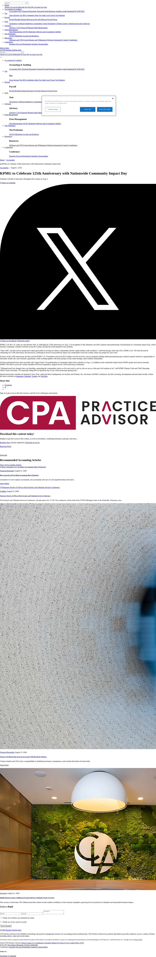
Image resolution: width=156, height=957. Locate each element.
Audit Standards (68, 11)
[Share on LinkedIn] (7, 183)
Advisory (8, 26)
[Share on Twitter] (78, 339)
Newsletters (12, 945)
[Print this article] (23, 341)
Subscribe (3, 455)
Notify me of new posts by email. (15, 922)
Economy (3, 893)
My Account (36, 7)
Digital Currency (63, 24)
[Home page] (10, 50)
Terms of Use (64, 943)
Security (80, 24)
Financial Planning (27, 28)
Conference (9, 42)
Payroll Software (41, 19)
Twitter (34, 376)
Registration (26, 44)
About (23, 943)
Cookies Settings (53, 109)
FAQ (82, 943)
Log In (14, 7)
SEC (83, 11)
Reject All (88, 109)
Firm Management (11, 30)
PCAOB (77, 11)
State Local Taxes (48, 15)
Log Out (44, 7)
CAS (18, 28)
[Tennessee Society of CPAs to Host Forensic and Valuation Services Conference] (30, 487)
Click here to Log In (32, 443)
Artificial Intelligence (26, 24)
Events (26, 40)
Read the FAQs (5, 446)
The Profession (10, 34)
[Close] (112, 98)
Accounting (13, 11)
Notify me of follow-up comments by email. (18, 918)
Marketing (32, 32)
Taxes (11, 15)
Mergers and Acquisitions (45, 32)
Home (7, 5)
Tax (6, 13)
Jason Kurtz (4, 765)
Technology (13, 24)
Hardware (73, 24)
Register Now (5, 443)
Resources (8, 38)
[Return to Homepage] (10, 930)
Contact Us (30, 943)
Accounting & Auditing (13, 9)
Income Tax (18, 15)
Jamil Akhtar (4, 484)
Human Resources (28, 19)
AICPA (26, 32)
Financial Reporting (29, 11)
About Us (8, 7)
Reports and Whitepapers (38, 40)
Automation (38, 24)
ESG (20, 11)
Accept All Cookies (104, 109)
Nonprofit (40, 11)
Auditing (59, 11)
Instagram (19, 376)
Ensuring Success (15, 44)
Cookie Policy (74, 943)
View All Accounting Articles (10, 465)
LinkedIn (27, 376)
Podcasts (50, 40)
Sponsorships (43, 44)
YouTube (44, 376)
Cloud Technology (50, 24)
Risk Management (41, 28)
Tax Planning (60, 15)
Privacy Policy (138, 939)
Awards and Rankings (31, 36)
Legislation (30, 15)
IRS (24, 15)
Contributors (72, 40)
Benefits (18, 19)
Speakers (34, 44)
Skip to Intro (4, 48)
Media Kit (55, 943)
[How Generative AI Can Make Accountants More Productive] (23, 467)
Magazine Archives (23, 945)
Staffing (58, 32)
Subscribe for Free (24, 7)
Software (86, 24)
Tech (6, 22)
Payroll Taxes (52, 19)
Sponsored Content (61, 40)
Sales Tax (38, 15)
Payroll (7, 17)
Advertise (48, 943)
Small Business (50, 11)
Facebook (4, 956)
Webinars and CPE (16, 40)
